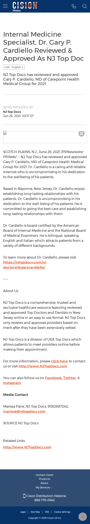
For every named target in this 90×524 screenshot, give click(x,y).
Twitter (69, 378)
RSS (47, 512)
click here (59, 361)
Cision (50, 518)
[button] (74, 6)
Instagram (12, 383)
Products (44, 478)
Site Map (35, 512)
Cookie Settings (62, 512)
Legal (23, 512)
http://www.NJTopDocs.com (43, 366)
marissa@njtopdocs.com (24, 411)
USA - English (13, 67)
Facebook (53, 378)
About (44, 483)
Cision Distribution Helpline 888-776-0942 (46, 498)
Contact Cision (44, 474)
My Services (43, 487)
